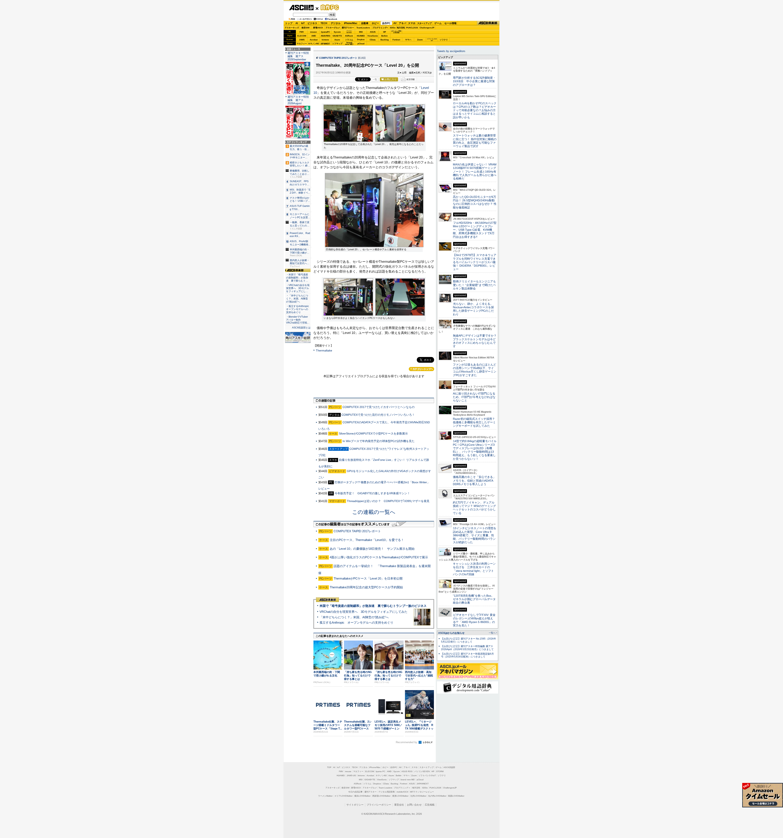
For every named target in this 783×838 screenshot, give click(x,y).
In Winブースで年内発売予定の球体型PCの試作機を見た (379, 441)
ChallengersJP (427, 28)
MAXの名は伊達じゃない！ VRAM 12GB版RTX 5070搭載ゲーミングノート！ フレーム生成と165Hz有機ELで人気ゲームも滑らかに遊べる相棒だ (475, 171)
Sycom (337, 32)
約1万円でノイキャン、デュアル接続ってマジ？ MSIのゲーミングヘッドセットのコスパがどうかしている (474, 508)
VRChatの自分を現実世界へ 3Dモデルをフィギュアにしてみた (363, 611)
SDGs (393, 28)
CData (373, 40)
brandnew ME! (349, 43)
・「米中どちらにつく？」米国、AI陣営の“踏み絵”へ (297, 298)
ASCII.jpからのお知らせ (451, 633)
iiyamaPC (325, 32)
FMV (302, 32)
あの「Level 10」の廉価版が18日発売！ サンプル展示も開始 (372, 548)
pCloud (360, 43)
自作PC (328, 7)
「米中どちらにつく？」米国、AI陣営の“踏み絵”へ (354, 617)
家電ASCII (318, 28)
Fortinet (396, 40)
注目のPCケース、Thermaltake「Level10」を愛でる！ (367, 540)
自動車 (364, 23)
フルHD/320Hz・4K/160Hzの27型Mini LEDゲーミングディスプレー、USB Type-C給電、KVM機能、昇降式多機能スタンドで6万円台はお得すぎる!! (475, 229)
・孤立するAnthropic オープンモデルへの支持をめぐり (298, 309)
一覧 (375, 79)
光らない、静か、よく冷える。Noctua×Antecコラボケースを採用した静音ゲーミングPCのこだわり (473, 309)
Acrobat (313, 40)
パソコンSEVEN (349, 31)
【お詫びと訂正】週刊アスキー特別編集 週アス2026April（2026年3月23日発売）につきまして (467, 648)
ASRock (349, 36)
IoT (303, 23)
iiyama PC (380, 771)
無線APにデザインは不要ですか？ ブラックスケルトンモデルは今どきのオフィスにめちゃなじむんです (476, 341)
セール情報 (450, 23)
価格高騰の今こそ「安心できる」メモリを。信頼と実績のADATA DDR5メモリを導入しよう (474, 480)
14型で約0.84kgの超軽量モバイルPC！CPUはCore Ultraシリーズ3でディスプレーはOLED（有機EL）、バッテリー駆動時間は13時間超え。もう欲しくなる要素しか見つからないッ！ (475, 449)
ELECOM (301, 36)
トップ (288, 23)
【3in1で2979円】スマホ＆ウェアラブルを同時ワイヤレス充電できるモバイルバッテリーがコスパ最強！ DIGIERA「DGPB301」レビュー (474, 262)
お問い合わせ (414, 804)
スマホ (411, 23)
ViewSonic (372, 36)
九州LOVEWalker (418, 796)
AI (296, 23)
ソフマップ (337, 43)
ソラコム (349, 40)
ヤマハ (408, 40)
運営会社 (399, 804)
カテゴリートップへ (421, 369)
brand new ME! (408, 779)
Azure (337, 40)
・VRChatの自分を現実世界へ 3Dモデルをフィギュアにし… (298, 288)
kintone (325, 40)
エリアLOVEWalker (343, 796)
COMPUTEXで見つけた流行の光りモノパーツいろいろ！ (378, 414)
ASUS (373, 32)
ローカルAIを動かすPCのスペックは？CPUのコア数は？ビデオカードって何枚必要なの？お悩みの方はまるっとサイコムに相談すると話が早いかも (475, 110)
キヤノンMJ (313, 43)
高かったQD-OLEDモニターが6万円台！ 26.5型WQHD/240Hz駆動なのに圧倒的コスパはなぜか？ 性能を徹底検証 (475, 202)
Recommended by (407, 742)
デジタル (336, 23)
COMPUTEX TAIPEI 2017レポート (338, 58)
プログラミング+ (380, 28)
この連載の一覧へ (373, 512)
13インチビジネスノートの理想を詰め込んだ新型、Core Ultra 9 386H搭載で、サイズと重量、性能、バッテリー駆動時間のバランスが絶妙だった (474, 535)
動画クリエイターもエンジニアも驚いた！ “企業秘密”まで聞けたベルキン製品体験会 (474, 285)
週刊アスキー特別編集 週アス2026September (298, 56)
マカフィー (302, 43)
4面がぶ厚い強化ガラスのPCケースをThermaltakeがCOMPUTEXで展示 (379, 557)
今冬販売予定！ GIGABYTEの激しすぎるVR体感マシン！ (372, 493)
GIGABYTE (337, 36)
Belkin (384, 36)
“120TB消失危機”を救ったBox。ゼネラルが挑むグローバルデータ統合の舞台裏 (474, 599)
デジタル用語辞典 (386, 792)
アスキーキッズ (292, 28)
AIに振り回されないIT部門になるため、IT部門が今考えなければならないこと (474, 397)
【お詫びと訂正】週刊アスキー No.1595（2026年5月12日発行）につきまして (468, 640)
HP (384, 32)
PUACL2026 (412, 28)
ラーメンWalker (325, 796)
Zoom (420, 40)
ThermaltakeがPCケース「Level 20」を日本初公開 (368, 578)
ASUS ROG (325, 36)
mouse (313, 32)
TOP (329, 767)
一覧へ (492, 633)
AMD (313, 36)
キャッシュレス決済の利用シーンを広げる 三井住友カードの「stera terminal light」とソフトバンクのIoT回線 (474, 569)
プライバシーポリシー (379, 804)
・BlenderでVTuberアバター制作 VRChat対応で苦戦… (298, 319)
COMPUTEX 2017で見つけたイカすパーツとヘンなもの (379, 407)
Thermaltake (324, 350)
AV (395, 23)
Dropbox (361, 40)
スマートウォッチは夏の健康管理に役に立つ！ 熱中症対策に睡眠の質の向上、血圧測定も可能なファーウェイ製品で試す (475, 141)
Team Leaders (385, 788)
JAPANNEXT (325, 43)
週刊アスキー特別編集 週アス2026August (298, 100)
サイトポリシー (355, 804)
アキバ (402, 23)
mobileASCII (402, 792)
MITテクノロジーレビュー (422, 792)
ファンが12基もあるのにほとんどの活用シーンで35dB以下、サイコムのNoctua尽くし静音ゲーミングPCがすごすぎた (474, 370)
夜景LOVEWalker (400, 796)
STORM (439, 771)
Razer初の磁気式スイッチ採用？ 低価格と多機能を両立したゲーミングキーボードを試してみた (475, 422)
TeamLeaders (363, 28)
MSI (361, 32)
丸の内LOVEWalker (437, 796)
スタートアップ (424, 23)
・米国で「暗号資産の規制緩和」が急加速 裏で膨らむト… (297, 277)
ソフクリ (444, 40)
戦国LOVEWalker (456, 796)
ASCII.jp (301, 7)
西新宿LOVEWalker (381, 796)
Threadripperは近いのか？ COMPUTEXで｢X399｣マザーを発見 (388, 501)
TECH (324, 23)
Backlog (384, 40)
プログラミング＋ (402, 788)
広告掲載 (430, 804)
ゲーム (438, 23)
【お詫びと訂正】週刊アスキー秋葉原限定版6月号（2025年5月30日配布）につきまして (467, 655)
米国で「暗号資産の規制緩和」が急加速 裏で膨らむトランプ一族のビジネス (373, 605)
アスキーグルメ (333, 28)
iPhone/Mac (350, 23)
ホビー (375, 23)
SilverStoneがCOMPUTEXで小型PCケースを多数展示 (373, 433)
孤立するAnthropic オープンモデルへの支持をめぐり (356, 622)
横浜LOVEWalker (362, 796)
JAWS (302, 40)
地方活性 (401, 28)
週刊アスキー (348, 28)
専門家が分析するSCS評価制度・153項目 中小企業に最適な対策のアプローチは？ (474, 81)
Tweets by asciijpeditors (451, 51)
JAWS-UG (351, 775)
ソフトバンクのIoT (432, 39)
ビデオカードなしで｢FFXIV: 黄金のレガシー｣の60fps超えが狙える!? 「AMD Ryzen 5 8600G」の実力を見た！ (474, 620)
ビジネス (312, 23)
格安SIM (305, 28)
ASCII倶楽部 (488, 23)
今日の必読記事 (355, 792)
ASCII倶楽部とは (301, 327)
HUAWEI (361, 36)
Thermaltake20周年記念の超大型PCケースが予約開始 (366, 587)
